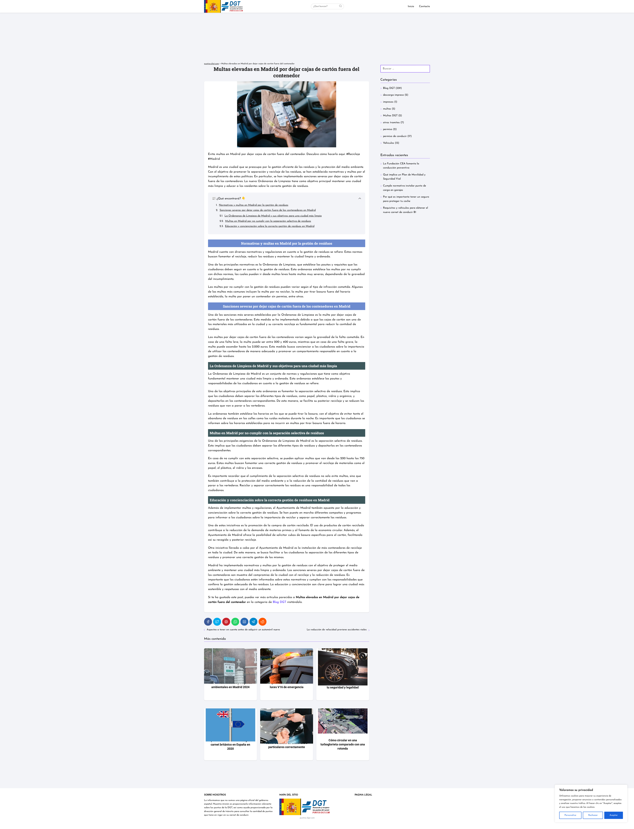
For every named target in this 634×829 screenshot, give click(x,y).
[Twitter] (217, 622)
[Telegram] (253, 622)
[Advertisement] (317, 37)
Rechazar (593, 815)
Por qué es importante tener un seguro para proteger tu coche (406, 199)
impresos (388, 102)
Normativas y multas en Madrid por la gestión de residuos (253, 205)
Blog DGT (389, 88)
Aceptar (614, 815)
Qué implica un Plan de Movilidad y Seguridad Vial (404, 176)
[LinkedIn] (244, 622)
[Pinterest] (226, 622)
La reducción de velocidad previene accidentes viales (337, 629)
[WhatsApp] (235, 622)
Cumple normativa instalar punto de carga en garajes (404, 187)
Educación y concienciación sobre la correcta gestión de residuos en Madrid (269, 226)
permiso (387, 129)
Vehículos (388, 143)
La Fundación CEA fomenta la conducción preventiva (401, 165)
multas (387, 109)
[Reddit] (262, 622)
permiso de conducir (395, 136)
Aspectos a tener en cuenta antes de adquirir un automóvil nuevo (243, 629)
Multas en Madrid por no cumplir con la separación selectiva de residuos (268, 221)
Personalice (570, 815)
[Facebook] (208, 622)
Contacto (424, 6)
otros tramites (391, 122)
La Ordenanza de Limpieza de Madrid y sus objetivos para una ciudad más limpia (273, 216)
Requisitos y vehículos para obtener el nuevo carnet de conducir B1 (405, 210)
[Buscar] (340, 6)
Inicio (411, 6)
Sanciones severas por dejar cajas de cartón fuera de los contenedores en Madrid (268, 210)
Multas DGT (390, 115)
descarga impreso (393, 95)
